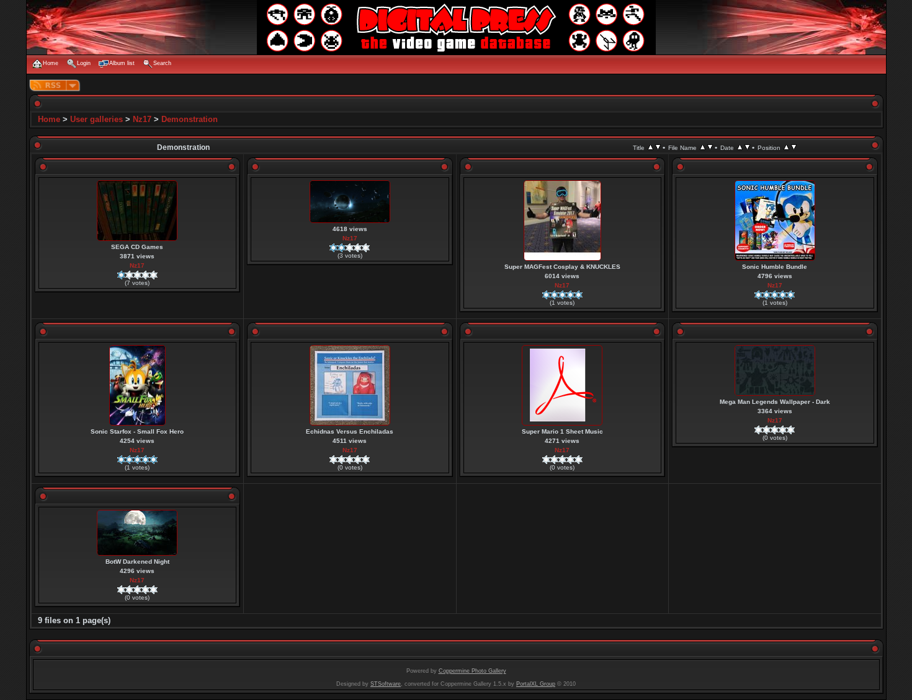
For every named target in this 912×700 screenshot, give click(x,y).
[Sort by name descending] (710, 147)
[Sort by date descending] (747, 147)
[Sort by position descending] (794, 147)
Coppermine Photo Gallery (472, 671)
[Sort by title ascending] (650, 147)
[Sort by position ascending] (786, 147)
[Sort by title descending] (658, 147)
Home (49, 119)
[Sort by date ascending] (740, 147)
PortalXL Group (535, 684)
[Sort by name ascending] (702, 147)
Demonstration (189, 119)
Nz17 (142, 119)
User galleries (96, 119)
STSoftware (385, 684)
